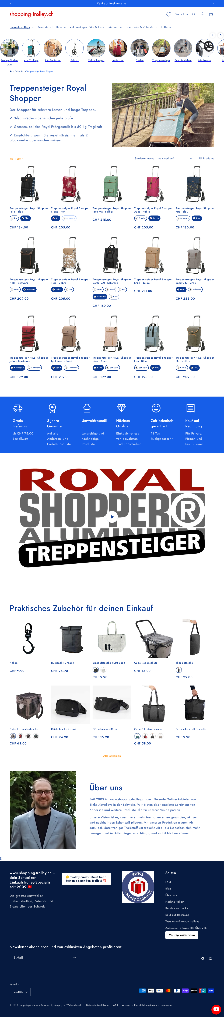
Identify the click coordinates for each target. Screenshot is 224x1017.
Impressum (166, 1005)
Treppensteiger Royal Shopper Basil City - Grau (195, 281)
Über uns (171, 895)
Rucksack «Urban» (62, 663)
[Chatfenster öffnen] (216, 1010)
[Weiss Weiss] (103, 670)
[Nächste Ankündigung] (213, 3)
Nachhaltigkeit (174, 902)
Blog (168, 889)
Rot (16, 218)
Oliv (196, 367)
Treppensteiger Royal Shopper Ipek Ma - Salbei (112, 210)
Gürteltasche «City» (105, 729)
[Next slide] (220, 35)
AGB (115, 1005)
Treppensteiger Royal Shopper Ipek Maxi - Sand (70, 359)
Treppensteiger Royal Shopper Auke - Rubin (153, 210)
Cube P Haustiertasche (24, 729)
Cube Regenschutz (145, 663)
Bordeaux (19, 367)
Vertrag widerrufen (182, 935)
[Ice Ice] (13, 736)
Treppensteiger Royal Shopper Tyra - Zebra (70, 281)
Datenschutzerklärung (97, 1005)
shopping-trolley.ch (30, 1005)
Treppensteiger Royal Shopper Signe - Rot (70, 210)
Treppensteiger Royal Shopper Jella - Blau (29, 210)
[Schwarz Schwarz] (96, 670)
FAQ (168, 882)
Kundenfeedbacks (176, 908)
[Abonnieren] (74, 957)
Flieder (142, 218)
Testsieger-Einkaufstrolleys (182, 921)
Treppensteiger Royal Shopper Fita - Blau (195, 210)
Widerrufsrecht (74, 1005)
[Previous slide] (212, 35)
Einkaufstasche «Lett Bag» (109, 663)
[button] (21, 27)
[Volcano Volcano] (179, 670)
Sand (112, 289)
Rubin (156, 218)
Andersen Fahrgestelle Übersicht (186, 928)
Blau (27, 218)
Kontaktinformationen (145, 1005)
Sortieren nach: (144, 158)
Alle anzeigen (112, 756)
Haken (14, 663)
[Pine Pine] (36, 736)
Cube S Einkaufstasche (148, 729)
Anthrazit (35, 367)
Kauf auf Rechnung (177, 915)
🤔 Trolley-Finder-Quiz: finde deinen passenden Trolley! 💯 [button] (86, 879)
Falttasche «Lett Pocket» (191, 729)
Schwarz (70, 218)
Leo (71, 289)
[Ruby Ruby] (20, 736)
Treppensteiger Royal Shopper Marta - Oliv (195, 359)
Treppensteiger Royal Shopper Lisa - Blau (153, 359)
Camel (183, 367)
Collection (19, 71)
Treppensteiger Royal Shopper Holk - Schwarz (29, 281)
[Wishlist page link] (168, 14)
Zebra (58, 289)
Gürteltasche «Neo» (63, 729)
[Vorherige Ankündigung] (11, 3)
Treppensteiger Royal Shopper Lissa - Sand (112, 359)
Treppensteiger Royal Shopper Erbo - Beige (153, 281)
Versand (126, 1005)
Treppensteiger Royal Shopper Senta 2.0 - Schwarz (112, 281)
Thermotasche (184, 663)
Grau (16, 289)
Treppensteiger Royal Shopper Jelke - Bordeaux (29, 359)
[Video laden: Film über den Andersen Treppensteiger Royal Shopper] (112, 516)
